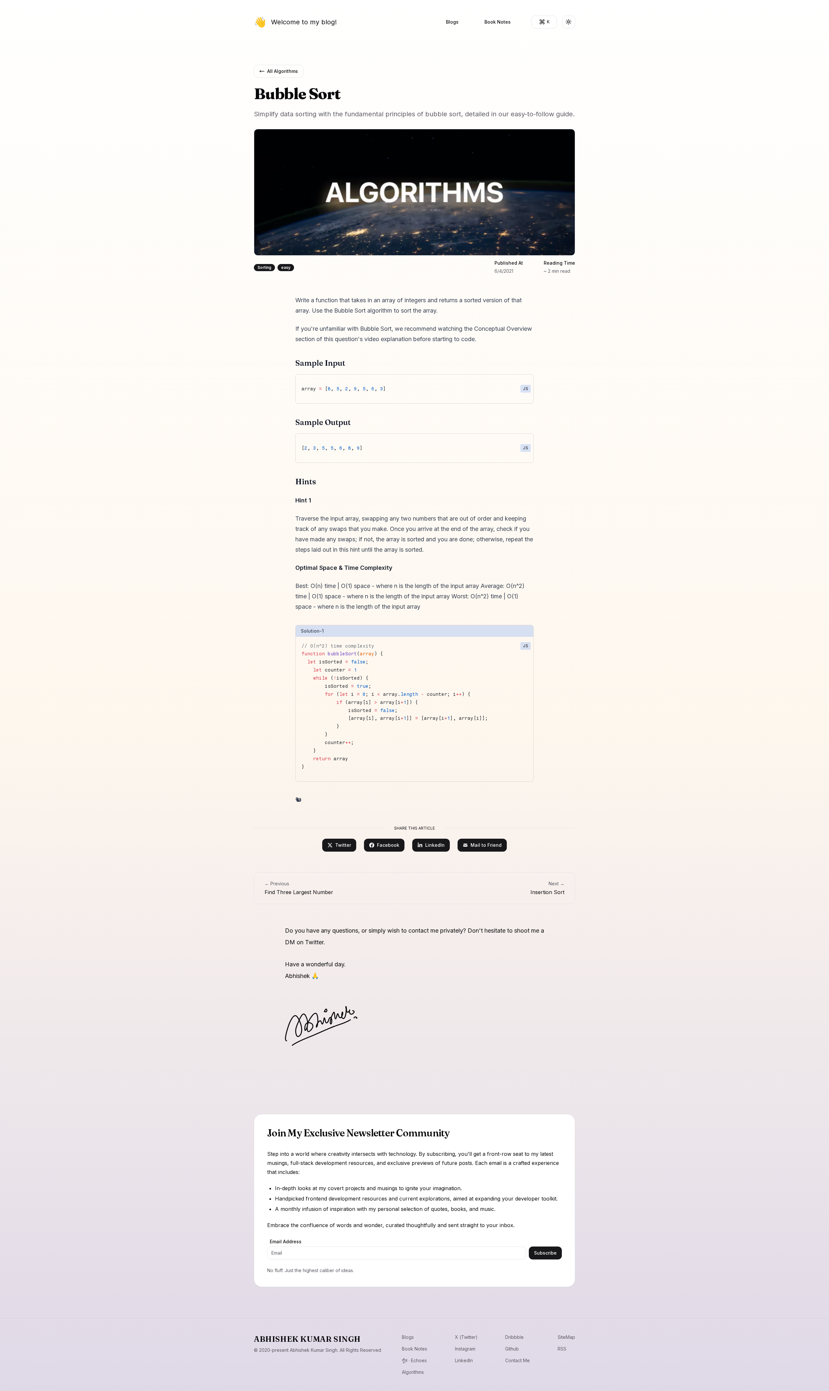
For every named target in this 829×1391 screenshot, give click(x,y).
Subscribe (545, 1253)
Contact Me (517, 1360)
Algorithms (413, 1372)
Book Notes (497, 22)
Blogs (452, 22)
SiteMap (566, 1337)
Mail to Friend (486, 845)
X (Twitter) (466, 1337)
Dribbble (514, 1337)
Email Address (285, 1241)
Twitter (343, 845)
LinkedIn (435, 845)
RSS (562, 1348)
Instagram (465, 1348)
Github (512, 1348)
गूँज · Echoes (414, 1360)
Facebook (388, 845)
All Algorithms (282, 71)
